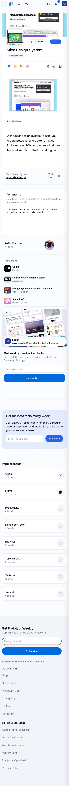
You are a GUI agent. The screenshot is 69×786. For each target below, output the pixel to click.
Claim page (40, 41)
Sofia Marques (14, 243)
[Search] (19, 4)
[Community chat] (48, 4)
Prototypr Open (11, 690)
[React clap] (15, 66)
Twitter (6, 706)
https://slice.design (16, 177)
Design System (16, 55)
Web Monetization (13, 745)
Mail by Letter (10, 752)
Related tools (10, 260)
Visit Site (50, 176)
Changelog (8, 698)
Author (9, 247)
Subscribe (32, 377)
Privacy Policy (10, 768)
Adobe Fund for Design (16, 729)
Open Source (10, 683)
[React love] (9, 66)
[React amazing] (27, 66)
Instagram (8, 713)
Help (5, 675)
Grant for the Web (13, 737)
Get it (55, 41)
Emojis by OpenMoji (14, 760)
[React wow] (21, 66)
